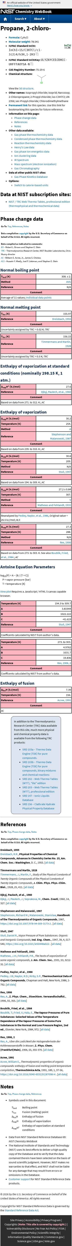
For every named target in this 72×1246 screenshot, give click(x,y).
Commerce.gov (54, 1237)
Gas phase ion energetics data (31, 151)
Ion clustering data (25, 155)
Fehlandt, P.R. (26, 955)
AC (2, 257)
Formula (14, 37)
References (20, 122)
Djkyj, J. (4, 899)
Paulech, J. (17, 899)
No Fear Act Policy (46, 1228)
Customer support (19, 1179)
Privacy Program (51, 1220)
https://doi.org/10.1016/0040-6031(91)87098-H (27, 1074)
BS (2, 247)
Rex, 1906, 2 (64, 663)
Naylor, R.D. (21, 976)
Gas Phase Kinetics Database (31, 176)
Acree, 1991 (64, 700)
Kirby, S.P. (35, 976)
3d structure (26, 88)
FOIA (61, 1228)
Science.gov (24, 1241)
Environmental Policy (24, 1232)
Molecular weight (19, 41)
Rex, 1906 (65, 542)
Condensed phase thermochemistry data (38, 139)
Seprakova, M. (32, 899)
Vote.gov (50, 1241)
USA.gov (38, 1241)
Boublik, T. (6, 1012)
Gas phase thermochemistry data (33, 134)
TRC (3, 250)
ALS (3, 261)
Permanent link (18, 105)
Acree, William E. (10, 1061)
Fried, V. (18, 1012)
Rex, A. (4, 996)
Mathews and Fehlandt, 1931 (54, 505)
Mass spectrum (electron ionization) (35, 164)
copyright (23, 233)
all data (49, 862)
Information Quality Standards (26, 1237)
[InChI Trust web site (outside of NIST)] (68, 48)
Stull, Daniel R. (8, 935)
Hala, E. (28, 1012)
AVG (68, 281)
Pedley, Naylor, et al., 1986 (33, 515)
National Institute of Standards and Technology (8, 11)
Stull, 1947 (65, 471)
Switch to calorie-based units (31, 185)
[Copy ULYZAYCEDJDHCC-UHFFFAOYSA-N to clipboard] (31, 64)
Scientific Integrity (48, 1232)
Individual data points (39, 297)
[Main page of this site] (5, 19)
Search (19, 19)
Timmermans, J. (9, 874)
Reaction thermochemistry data (32, 143)
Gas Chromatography (26, 168)
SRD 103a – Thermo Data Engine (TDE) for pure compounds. (36, 754)
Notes (17, 126)
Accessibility (32, 1220)
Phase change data (25, 118)
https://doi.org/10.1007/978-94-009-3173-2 (25, 923)
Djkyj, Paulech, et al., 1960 (56, 392)
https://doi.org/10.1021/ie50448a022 (27, 944)
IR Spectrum (21, 160)
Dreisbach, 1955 (61, 319)
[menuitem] (5, 19)
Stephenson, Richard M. (14, 915)
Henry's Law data (24, 147)
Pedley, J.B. (7, 976)
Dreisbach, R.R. (9, 854)
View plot (5, 591)
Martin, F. (26, 874)
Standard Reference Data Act (21, 1210)
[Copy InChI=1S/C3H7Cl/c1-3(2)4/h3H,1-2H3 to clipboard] (36, 55)
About (38, 19)
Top (9, 226)
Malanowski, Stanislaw (43, 915)
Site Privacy (17, 1220)
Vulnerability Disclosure (20, 1228)
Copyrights (11, 1224)
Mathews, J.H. (8, 955)
